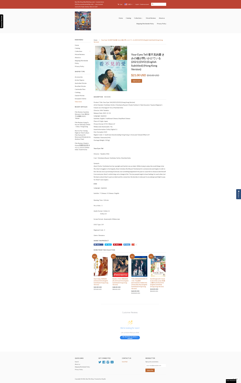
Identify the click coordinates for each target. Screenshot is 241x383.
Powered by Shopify (100, 379)
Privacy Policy (161, 23)
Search (77, 361)
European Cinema (80, 98)
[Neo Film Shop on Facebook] (103, 363)
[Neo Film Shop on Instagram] (107, 363)
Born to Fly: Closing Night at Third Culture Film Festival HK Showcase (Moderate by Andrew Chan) (83, 135)
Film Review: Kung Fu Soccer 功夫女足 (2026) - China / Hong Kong (82, 124)
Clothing (77, 92)
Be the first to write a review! (130, 337)
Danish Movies (79, 95)
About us (162, 18)
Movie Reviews (151, 18)
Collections (138, 18)
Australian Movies (81, 83)
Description (98, 97)
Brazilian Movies (80, 86)
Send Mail (124, 361)
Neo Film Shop (90, 379)
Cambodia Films (80, 89)
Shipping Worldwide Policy (145, 23)
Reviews (107, 97)
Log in (137, 4)
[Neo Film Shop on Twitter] (99, 363)
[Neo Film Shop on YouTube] (112, 363)
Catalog (128, 18)
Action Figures (79, 80)
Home (121, 18)
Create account (144, 4)
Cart (120, 4)
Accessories (79, 77)
